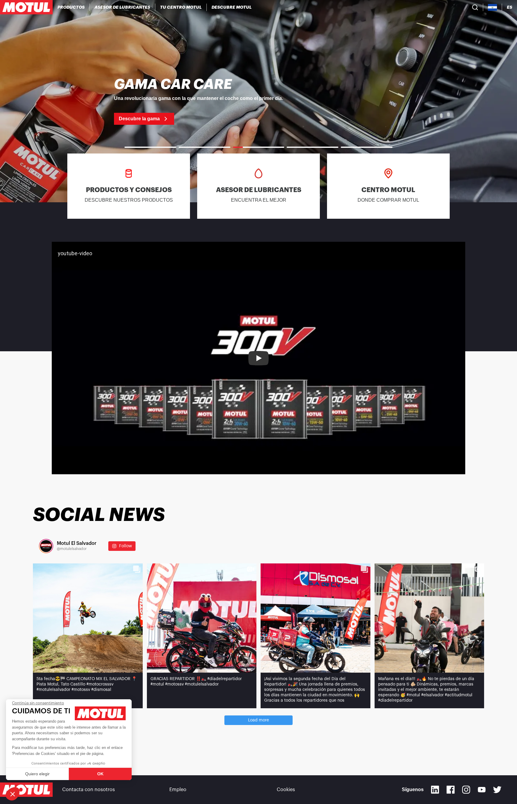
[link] (258, 101)
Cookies (286, 789)
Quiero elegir (37, 773)
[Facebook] (450, 789)
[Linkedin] (435, 789)
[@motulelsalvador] (46, 546)
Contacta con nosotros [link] (88, 789)
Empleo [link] (177, 789)
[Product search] (475, 7)
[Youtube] (482, 789)
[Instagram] (466, 789)
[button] (12, 794)
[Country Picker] (492, 7)
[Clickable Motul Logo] (26, 7)
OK (100, 773)
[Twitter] (497, 789)
